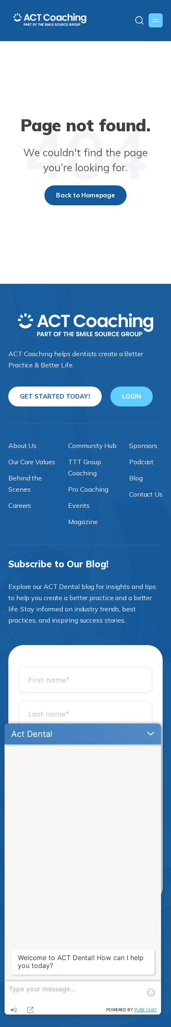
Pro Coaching (88, 489)
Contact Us (146, 494)
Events (78, 505)
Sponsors (143, 445)
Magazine (83, 521)
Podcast (141, 462)
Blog (136, 478)
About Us (22, 445)
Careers (19, 505)
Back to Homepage (85, 195)
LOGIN (131, 396)
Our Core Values (31, 462)
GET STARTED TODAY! (55, 396)
